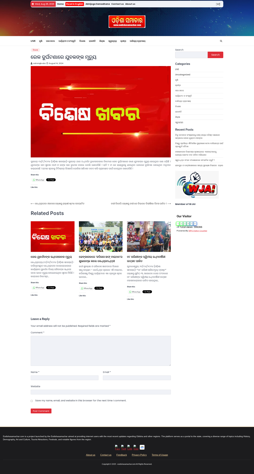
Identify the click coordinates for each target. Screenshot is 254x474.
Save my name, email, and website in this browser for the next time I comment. (80, 400)
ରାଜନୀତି (92, 41)
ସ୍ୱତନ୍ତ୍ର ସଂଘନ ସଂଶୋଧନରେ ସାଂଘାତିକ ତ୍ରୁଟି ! (195, 160)
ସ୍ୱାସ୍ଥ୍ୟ (112, 41)
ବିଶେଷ (82, 41)
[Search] (221, 41)
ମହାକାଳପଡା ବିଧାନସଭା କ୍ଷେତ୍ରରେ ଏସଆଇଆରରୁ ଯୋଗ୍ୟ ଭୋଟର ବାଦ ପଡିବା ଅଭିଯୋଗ (196, 153)
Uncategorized (182, 74)
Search (179, 49)
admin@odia (39, 63)
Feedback (121, 455)
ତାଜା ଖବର (50, 41)
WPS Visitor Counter (198, 230)
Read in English (74, 4)
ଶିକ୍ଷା (102, 41)
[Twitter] (123, 449)
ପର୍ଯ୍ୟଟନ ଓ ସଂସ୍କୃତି (67, 41)
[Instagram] (136, 449)
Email (107, 372)
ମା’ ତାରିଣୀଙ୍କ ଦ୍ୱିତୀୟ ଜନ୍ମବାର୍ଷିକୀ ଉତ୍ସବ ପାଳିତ (146, 259)
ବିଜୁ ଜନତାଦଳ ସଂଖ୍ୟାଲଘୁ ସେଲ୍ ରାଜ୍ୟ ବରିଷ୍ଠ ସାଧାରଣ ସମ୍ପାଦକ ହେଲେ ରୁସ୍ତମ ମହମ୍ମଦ (197, 136)
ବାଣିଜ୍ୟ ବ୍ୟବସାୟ (137, 41)
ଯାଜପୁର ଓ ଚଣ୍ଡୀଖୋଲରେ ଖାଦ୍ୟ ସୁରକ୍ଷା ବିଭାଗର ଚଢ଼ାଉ (199, 165)
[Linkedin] (129, 449)
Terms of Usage (160, 455)
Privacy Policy (139, 455)
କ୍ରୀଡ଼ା (123, 41)
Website (35, 386)
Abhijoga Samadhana (98, 4)
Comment (37, 332)
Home (60, 4)
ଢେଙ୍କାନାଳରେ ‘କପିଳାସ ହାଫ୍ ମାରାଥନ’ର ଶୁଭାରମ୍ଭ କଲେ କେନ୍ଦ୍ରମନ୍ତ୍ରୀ (100, 259)
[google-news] (142, 449)
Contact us (117, 4)
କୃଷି (40, 41)
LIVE (33, 41)
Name (35, 372)
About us (130, 4)
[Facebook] (117, 449)
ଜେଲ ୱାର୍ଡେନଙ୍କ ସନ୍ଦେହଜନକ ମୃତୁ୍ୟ (51, 256)
